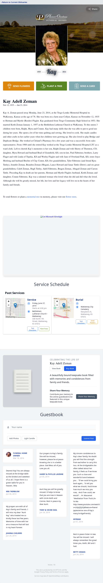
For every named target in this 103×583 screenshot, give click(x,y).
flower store (71, 196)
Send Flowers (92, 322)
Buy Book (70, 368)
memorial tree (33, 196)
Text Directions (32, 329)
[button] (15, 305)
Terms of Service (58, 572)
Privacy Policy (44, 572)
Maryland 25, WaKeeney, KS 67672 (87, 314)
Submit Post (89, 438)
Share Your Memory (86, 396)
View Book (56, 368)
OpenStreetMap (54, 576)
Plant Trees (44, 329)
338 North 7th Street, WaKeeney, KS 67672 (39, 321)
